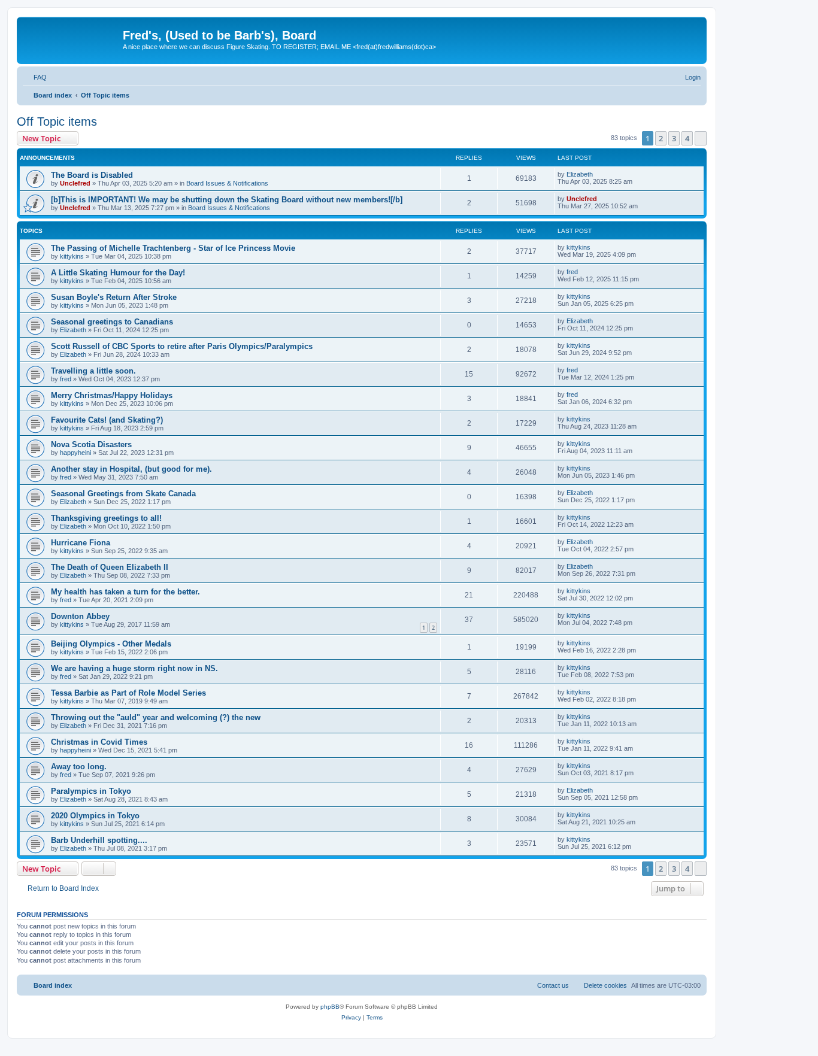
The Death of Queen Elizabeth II (109, 567)
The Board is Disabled (92, 175)
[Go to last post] (598, 174)
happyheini (75, 452)
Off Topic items (57, 121)
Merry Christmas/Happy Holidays (111, 395)
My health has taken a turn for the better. (125, 591)
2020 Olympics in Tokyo (95, 815)
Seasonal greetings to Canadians (112, 321)
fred (572, 271)
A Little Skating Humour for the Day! (118, 272)
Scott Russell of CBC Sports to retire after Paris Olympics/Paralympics (182, 346)
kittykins (72, 256)
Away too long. (79, 766)
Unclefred (75, 183)
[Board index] (71, 39)
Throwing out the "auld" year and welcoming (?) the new (155, 717)
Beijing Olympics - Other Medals (111, 643)
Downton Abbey (80, 616)
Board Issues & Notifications (227, 183)
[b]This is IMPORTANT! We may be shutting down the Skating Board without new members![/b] (226, 199)
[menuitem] (35, 77)
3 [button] (674, 138)
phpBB (330, 1006)
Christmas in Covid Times (99, 742)
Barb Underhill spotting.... (99, 840)
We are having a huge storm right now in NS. (134, 668)
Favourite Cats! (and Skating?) (107, 419)
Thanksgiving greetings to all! (106, 518)
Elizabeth (579, 174)
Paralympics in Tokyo (91, 791)
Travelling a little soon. (93, 370)
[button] (701, 138)
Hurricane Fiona (80, 542)
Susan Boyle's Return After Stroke (114, 297)
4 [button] (687, 138)
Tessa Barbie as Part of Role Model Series (128, 692)
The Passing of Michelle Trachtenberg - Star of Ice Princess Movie (173, 248)
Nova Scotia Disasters (91, 444)
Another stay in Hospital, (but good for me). (131, 469)
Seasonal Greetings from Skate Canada (123, 493)
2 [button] (661, 138)
